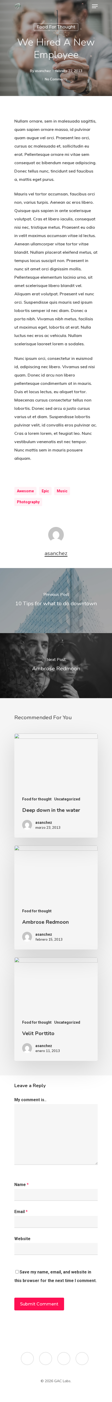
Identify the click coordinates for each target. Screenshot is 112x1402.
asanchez (43, 71)
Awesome (25, 491)
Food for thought (56, 26)
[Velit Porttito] (56, 1009)
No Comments (56, 79)
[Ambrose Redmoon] (56, 897)
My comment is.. (30, 1099)
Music (62, 491)
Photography (28, 502)
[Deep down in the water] (56, 786)
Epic (45, 491)
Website (22, 1238)
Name (21, 1184)
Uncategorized (67, 799)
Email (21, 1211)
